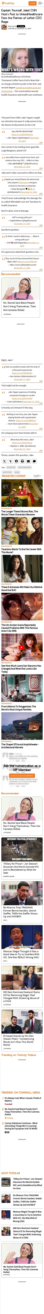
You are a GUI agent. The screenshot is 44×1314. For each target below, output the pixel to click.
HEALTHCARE (11, 467)
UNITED (17, 472)
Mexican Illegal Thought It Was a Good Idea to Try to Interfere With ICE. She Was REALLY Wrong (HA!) (21, 954)
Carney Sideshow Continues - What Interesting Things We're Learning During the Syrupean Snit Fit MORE (21, 1126)
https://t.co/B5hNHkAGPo (22, 135)
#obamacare (23, 183)
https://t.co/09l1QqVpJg (22, 443)
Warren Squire (8, 876)
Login (32, 3)
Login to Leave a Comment (22, 776)
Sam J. (5, 920)
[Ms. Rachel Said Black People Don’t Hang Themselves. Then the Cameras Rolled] (20, 288)
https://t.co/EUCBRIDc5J (26, 421)
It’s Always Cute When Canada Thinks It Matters (23, 1099)
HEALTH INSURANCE (24, 467)
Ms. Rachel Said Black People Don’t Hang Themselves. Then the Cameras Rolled (19, 307)
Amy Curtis (12, 26)
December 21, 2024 (22, 167)
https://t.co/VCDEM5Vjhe (22, 373)
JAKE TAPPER (7, 472)
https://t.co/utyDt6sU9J (27, 262)
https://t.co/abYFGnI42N (22, 399)
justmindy (7, 314)
